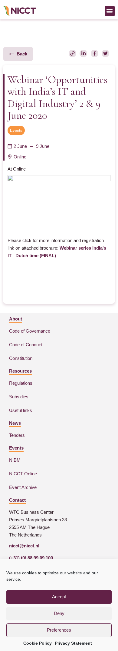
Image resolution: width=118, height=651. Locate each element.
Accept (59, 596)
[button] (110, 11)
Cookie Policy (37, 643)
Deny (59, 613)
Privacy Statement (73, 643)
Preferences (59, 630)
